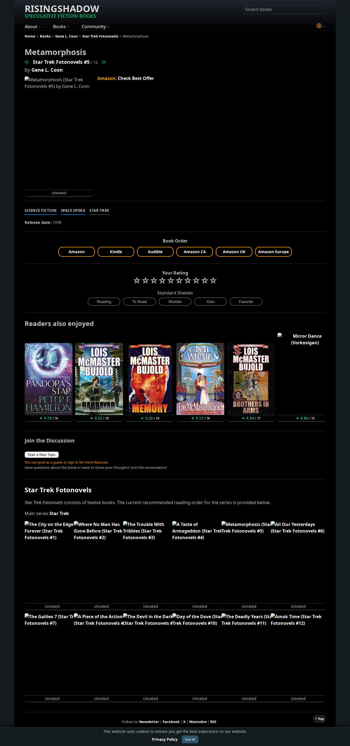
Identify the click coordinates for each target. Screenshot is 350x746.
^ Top (319, 718)
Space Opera (73, 210)
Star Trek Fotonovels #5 (61, 62)
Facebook (171, 721)
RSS (213, 721)
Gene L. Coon (47, 69)
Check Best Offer (136, 78)
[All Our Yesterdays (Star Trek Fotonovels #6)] (103, 62)
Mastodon (198, 721)
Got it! (190, 739)
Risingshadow (62, 10)
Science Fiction (41, 210)
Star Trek (99, 210)
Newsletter (149, 721)
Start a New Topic (42, 455)
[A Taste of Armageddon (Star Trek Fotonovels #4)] (27, 62)
